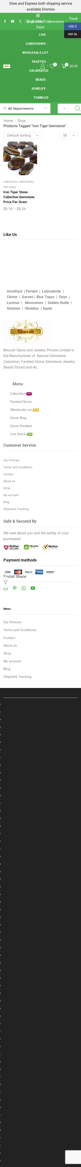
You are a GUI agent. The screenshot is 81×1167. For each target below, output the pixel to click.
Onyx (63, 297)
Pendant (40, 1092)
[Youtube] (12, 21)
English (32, 21)
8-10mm (40, 742)
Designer (40, 1122)
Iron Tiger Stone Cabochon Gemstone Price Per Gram (18, 197)
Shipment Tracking (16, 509)
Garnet (27, 297)
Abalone (13, 308)
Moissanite (40, 1031)
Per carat (41, 856)
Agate (47, 308)
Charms (40, 1077)
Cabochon (10, 181)
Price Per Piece (40, 940)
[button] (48, 21)
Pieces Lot (40, 788)
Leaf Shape (41, 818)
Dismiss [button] (48, 9)
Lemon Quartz (40, 902)
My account (11, 495)
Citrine (12, 297)
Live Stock (40, 1145)
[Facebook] (5, 21)
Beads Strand (40, 712)
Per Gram (9, 187)
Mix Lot (41, 1023)
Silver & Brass (41, 1069)
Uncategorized (40, 1160)
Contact (8, 474)
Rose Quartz (40, 925)
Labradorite (51, 291)
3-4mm (40, 727)
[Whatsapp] (23, 588)
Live (42, 34)
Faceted (40, 719)
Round (40, 734)
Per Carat (40, 765)
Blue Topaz (45, 297)
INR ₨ (70, 33)
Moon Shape (40, 826)
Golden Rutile (58, 303)
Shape (41, 803)
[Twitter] (20, 21)
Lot (40, 1100)
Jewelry (38, 88)
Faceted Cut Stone (40, 849)
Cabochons (36, 43)
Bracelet (40, 1054)
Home (8, 121)
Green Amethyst (40, 978)
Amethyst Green (40, 872)
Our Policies (11, 460)
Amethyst (14, 291)
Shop (21, 121)
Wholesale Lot (35, 52)
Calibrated (38, 70)
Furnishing (40, 1039)
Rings (40, 1115)
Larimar (13, 303)
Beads (41, 79)
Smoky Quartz (40, 932)
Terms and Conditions (17, 467)
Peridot (32, 291)
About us (9, 481)
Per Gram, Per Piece (40, 1107)
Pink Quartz (40, 917)
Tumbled (41, 97)
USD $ (70, 26)
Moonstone (34, 303)
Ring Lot (40, 1130)
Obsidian (32, 308)
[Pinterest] (14, 588)
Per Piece (40, 780)
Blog (6, 502)
